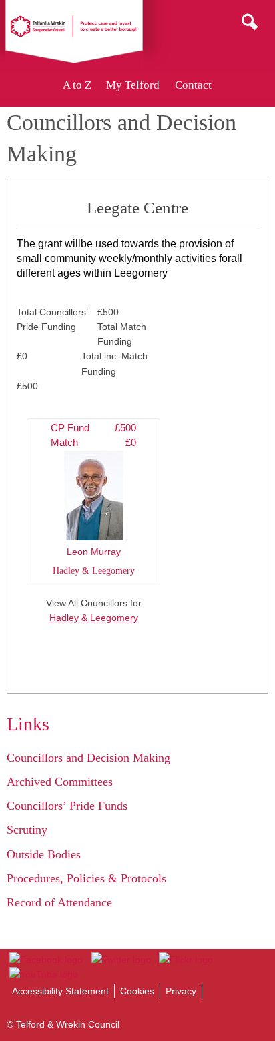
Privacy (181, 991)
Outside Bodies (44, 854)
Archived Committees (60, 781)
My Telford (133, 85)
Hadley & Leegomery (93, 617)
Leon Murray (93, 499)
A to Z (77, 85)
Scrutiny (27, 829)
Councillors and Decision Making (88, 757)
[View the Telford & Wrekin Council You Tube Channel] (44, 974)
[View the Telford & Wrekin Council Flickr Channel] (186, 959)
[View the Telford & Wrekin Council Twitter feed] (120, 959)
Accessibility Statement (60, 991)
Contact (193, 85)
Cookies (137, 991)
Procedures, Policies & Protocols (86, 878)
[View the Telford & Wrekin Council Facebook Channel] (46, 959)
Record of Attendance (59, 902)
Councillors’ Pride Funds (67, 805)
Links (28, 724)
